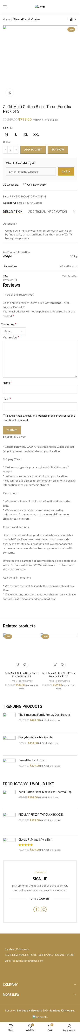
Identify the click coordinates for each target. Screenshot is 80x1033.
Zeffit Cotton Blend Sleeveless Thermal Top (45, 791)
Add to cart (33, 149)
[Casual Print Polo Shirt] (9, 767)
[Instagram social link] (44, 909)
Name (7, 382)
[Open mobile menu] (5, 7)
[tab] (13, 212)
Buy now (57, 149)
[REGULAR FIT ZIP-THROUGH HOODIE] (9, 822)
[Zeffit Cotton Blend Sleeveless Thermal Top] (9, 798)
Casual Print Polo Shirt (32, 760)
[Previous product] (67, 20)
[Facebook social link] (36, 909)
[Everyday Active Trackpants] (9, 744)
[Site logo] (40, 6)
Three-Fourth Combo (26, 19)
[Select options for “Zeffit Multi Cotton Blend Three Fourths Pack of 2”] (18, 664)
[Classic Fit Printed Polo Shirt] (9, 846)
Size (5, 127)
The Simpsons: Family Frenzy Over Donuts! (44, 714)
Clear (8, 141)
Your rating (8, 324)
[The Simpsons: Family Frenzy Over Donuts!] (9, 721)
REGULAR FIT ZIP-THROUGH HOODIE (40, 814)
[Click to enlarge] (10, 93)
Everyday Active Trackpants (35, 737)
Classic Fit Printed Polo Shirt (35, 839)
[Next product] (75, 20)
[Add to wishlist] (24, 664)
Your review (11, 337)
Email (7, 399)
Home (6, 19)
